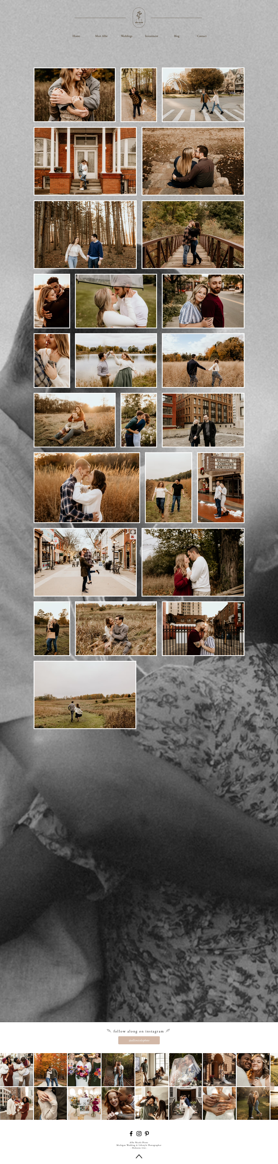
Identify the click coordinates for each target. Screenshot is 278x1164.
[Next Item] (270, 1086)
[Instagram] (139, 1133)
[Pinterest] (147, 1133)
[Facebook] (131, 1133)
